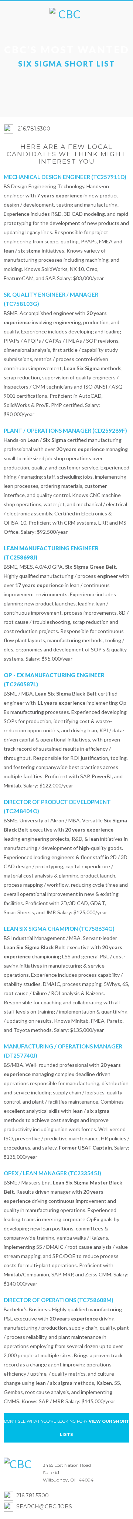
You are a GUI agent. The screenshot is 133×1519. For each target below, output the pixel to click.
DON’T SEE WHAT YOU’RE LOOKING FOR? (66, 1428)
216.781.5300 (34, 128)
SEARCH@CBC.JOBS (44, 1506)
